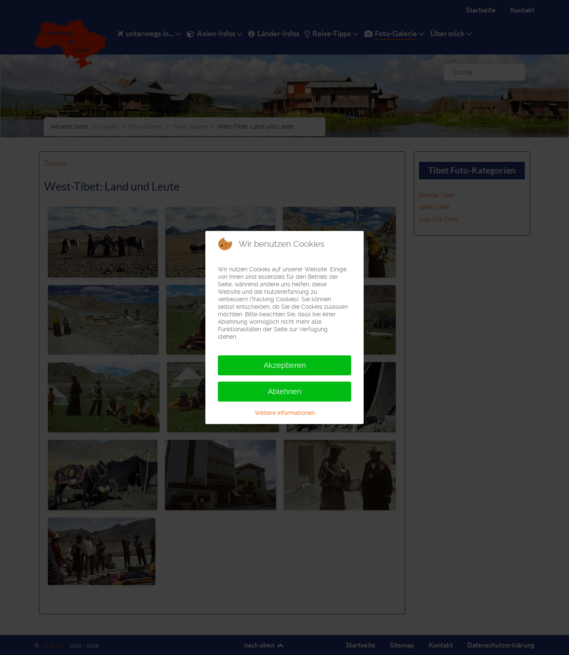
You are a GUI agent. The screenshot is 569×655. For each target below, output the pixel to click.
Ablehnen (284, 391)
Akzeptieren (285, 365)
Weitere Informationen (285, 412)
